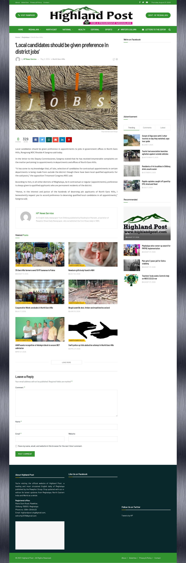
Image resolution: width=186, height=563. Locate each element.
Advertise (25, 2)
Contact (46, 2)
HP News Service (29, 59)
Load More (66, 362)
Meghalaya (34, 29)
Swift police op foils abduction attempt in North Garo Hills (91, 345)
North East (51, 29)
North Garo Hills (37, 37)
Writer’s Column (128, 29)
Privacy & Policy (36, 2)
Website (71, 434)
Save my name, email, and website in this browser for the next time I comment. (50, 446)
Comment (20, 387)
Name (18, 421)
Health (81, 29)
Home (20, 29)
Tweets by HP (127, 515)
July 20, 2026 (75, 274)
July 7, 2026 (21, 311)
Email (18, 433)
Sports (108, 29)
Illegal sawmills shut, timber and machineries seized (89, 307)
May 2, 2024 (45, 59)
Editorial (95, 29)
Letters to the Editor (155, 29)
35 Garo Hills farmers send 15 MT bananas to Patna (35, 270)
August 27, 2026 (133, 237)
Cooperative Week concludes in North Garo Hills (34, 307)
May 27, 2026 (21, 352)
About (17, 2)
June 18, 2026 (75, 311)
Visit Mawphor (27, 15)
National (67, 29)
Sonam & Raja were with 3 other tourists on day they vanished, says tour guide (155, 138)
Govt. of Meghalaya (158, 15)
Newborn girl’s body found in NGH (81, 270)
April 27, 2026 (75, 349)
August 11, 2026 (22, 274)
